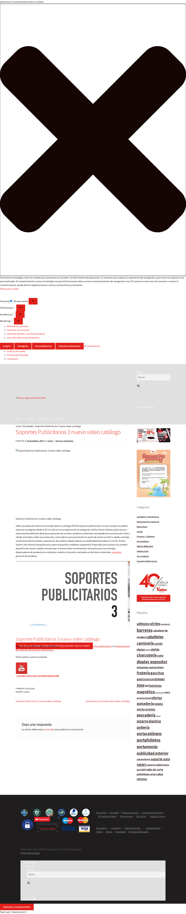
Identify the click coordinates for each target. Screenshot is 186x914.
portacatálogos (149, 733)
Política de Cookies (9, 288)
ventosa (142, 779)
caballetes (154, 636)
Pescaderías (101, 828)
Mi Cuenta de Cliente (107, 816)
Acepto (7, 346)
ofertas (156, 698)
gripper (159, 679)
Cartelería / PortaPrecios (148, 516)
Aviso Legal (101, 812)
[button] (93, 140)
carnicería (145, 643)
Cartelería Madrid (152, 828)
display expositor (152, 661)
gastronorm (145, 679)
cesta (147, 649)
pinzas (158, 716)
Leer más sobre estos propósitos (23, 337)
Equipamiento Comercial (148, 521)
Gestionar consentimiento (17, 906)
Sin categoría (143, 556)
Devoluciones (126, 816)
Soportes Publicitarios (147, 561)
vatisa (50, 441)
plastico (155, 721)
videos (27, 691)
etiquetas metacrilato (150, 667)
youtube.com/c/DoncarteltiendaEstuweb (38, 675)
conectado (49, 729)
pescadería (146, 714)
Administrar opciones (17, 326)
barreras (144, 630)
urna (153, 774)
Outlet (140, 531)
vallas (159, 774)
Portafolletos (143, 541)
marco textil (159, 693)
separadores (143, 759)
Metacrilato (142, 526)
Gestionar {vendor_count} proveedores (26, 333)
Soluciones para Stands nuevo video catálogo (107, 701)
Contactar (59, 418)
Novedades (28, 426)
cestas (155, 649)
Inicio (18, 418)
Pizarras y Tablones (146, 536)
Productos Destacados (138, 831)
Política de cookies (16, 351)
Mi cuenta (31, 862)
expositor (116, 552)
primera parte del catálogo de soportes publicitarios (85, 646)
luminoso (155, 685)
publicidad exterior (152, 753)
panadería (145, 703)
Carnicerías (116, 828)
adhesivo (143, 624)
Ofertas (108, 831)
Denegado (23, 346)
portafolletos (148, 740)
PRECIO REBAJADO (145, 546)
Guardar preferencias (69, 346)
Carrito (31, 898)
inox (140, 685)
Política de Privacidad (17, 355)
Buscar (140, 371)
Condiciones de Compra (152, 812)
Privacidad (114, 812)
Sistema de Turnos (133, 828)
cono (160, 655)
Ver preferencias (43, 346)
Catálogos (43, 418)
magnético (146, 691)
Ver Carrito (141, 816)
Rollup (99, 831)
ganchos (157, 673)
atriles (155, 623)
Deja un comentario (64, 441)
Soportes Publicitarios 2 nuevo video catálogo (38, 701)
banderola (165, 624)
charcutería (147, 655)
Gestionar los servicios (18, 330)
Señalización (143, 551)
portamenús (147, 746)
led (147, 685)
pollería (143, 727)
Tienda (29, 418)
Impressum (12, 358)
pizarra (142, 721)
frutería (143, 672)
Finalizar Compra (157, 816)
